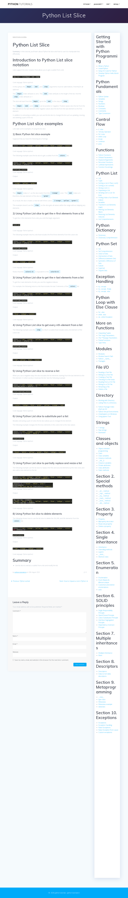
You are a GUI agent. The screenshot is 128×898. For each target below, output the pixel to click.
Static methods (103, 470)
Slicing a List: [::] (103, 188)
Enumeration (103, 577)
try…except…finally (104, 289)
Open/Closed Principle (106, 615)
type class (101, 699)
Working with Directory (106, 400)
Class (100, 453)
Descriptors (102, 671)
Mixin (100, 655)
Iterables (101, 202)
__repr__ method (104, 493)
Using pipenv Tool (104, 416)
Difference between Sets (107, 258)
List (99, 178)
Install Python (103, 68)
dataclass (101, 707)
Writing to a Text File (105, 375)
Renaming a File (104, 387)
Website (15, 652)
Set (99, 249)
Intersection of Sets (105, 256)
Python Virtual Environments (108, 412)
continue (101, 141)
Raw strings (102, 430)
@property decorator (106, 521)
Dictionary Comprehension (107, 238)
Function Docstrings (105, 167)
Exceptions (102, 723)
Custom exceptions (105, 732)
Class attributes (103, 468)
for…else (101, 312)
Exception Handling (105, 725)
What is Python (103, 66)
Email (15, 644)
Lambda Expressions (105, 165)
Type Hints (102, 343)
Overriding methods (105, 549)
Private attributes (104, 465)
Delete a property (104, 526)
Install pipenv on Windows (107, 414)
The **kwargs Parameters (107, 338)
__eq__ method (103, 496)
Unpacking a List (104, 190)
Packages (101, 361)
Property (101, 519)
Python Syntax (103, 96)
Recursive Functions (105, 162)
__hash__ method (104, 498)
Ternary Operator (104, 132)
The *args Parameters (106, 335)
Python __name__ (104, 359)
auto (100, 590)
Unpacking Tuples (104, 333)
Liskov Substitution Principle (108, 618)
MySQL (116, 4)
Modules (101, 354)
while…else (102, 314)
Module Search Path (105, 356)
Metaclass (102, 702)
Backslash (102, 432)
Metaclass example (105, 704)
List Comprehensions (106, 219)
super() (101, 552)
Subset (100, 266)
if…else (100, 129)
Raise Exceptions (104, 727)
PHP (107, 4)
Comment (17, 611)
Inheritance (102, 547)
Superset (101, 268)
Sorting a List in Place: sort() (108, 183)
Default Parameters (105, 157)
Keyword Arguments (105, 160)
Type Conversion (104, 113)
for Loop (101, 134)
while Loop (102, 137)
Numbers (101, 104)
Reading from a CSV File (106, 382)
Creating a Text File (105, 377)
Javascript (98, 4)
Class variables (103, 456)
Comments (102, 111)
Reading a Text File (105, 372)
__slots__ (101, 554)
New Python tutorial (20, 37)
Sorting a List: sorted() (106, 185)
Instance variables (104, 463)
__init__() (101, 460)
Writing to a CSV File (105, 384)
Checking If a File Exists (106, 379)
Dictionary (102, 235)
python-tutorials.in (20, 572)
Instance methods (104, 458)
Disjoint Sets (102, 270)
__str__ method (103, 491)
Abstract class (103, 557)
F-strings (101, 428)
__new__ (101, 697)
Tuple (100, 181)
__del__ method (103, 503)
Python (86, 4)
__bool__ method (104, 501)
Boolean (101, 106)
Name (15, 636)
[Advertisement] (107, 773)
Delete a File (102, 389)
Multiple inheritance (105, 653)
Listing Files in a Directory (107, 403)
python (20, 4)
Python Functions (104, 155)
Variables (101, 99)
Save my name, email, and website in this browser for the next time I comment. (42, 660)
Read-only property (105, 524)
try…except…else (104, 291)
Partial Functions (104, 340)
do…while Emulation (105, 317)
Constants (102, 108)
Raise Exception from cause (108, 730)
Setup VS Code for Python (107, 71)
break (100, 139)
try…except (102, 286)
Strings (100, 101)
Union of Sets (103, 254)
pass (100, 144)
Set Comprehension (105, 251)
